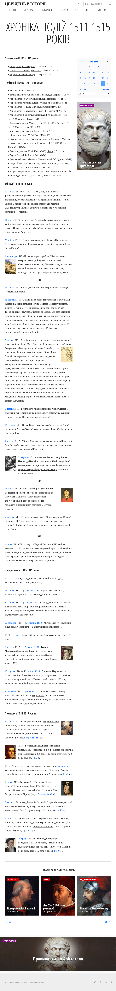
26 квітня (9, 488)
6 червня (9, 408)
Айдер (59, 122)
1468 (65, 773)
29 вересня (10, 622)
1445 (29, 830)
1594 (36, 647)
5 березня (9, 647)
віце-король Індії (39, 846)
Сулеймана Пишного (43, 826)
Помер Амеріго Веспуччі (22, 66)
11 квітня (9, 219)
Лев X (50, 151)
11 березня (10, 299)
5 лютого (9, 802)
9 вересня (9, 441)
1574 (37, 602)
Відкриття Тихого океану (22, 74)
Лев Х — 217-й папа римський (25, 70)
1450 (59, 810)
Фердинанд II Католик (42, 98)
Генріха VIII (38, 695)
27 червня (29, 602)
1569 (16, 578)
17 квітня (9, 818)
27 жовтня (31, 622)
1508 (8, 921)
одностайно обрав (55, 307)
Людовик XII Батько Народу (46, 114)
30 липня (9, 602)
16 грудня (23, 838)
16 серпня (10, 424)
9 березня (29, 737)
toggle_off (110, 4)
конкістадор (64, 765)
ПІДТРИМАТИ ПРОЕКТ (94, 3)
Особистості (13, 879)
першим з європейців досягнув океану (37, 469)
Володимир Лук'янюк (36, 982)
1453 (56, 850)
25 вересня (23, 457)
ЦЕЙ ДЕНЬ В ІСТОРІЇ (25, 4)
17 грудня (10, 671)
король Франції (29, 786)
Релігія (47, 879)
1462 (34, 757)
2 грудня (29, 647)
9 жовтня (9, 516)
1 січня (8, 544)
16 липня (30, 691)
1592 (36, 590)
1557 (38, 691)
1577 (16, 634)
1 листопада (11, 256)
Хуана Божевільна (49, 102)
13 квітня (29, 590)
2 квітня (9, 340)
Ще (88, 10)
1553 (39, 622)
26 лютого (10, 287)
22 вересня (10, 691)
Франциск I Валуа (24, 118)
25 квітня (9, 240)
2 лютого (29, 671)
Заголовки (29, 10)
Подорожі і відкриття (89, 879)
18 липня (9, 590)
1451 (36, 737)
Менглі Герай (35, 122)
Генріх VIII (23, 90)
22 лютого (10, 191)
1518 (107, 921)
